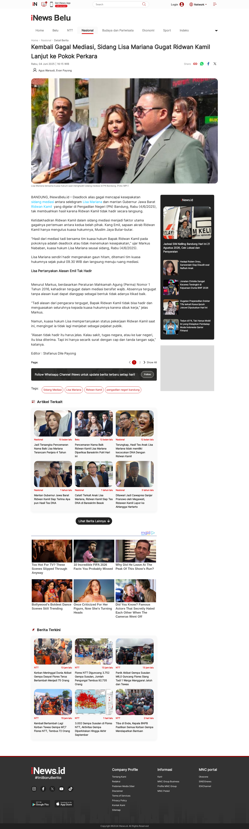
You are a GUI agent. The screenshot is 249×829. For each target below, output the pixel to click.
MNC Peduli (163, 791)
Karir (159, 776)
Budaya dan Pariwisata (118, 30)
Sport (167, 30)
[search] (144, 4)
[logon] (34, 4)
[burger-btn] (215, 4)
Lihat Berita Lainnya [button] (92, 521)
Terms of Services (121, 795)
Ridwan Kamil (41, 206)
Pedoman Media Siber (123, 786)
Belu (55, 30)
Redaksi (116, 781)
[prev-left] (130, 362)
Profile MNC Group (167, 786)
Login (174, 4)
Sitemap (116, 810)
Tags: (34, 388)
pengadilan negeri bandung (123, 389)
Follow (147, 374)
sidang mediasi (42, 202)
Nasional (88, 30)
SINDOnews (205, 781)
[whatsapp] (202, 64)
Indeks (184, 30)
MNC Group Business (168, 781)
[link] (195, 64)
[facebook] (208, 64)
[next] (144, 362)
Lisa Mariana (92, 202)
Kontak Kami (118, 805)
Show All (152, 362)
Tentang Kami (119, 776)
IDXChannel (205, 786)
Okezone (203, 776)
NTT (70, 30)
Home (40, 30)
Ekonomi (148, 30)
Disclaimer (117, 791)
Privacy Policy (119, 800)
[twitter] (215, 64)
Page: (34, 362)
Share (187, 63)
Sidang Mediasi (52, 389)
